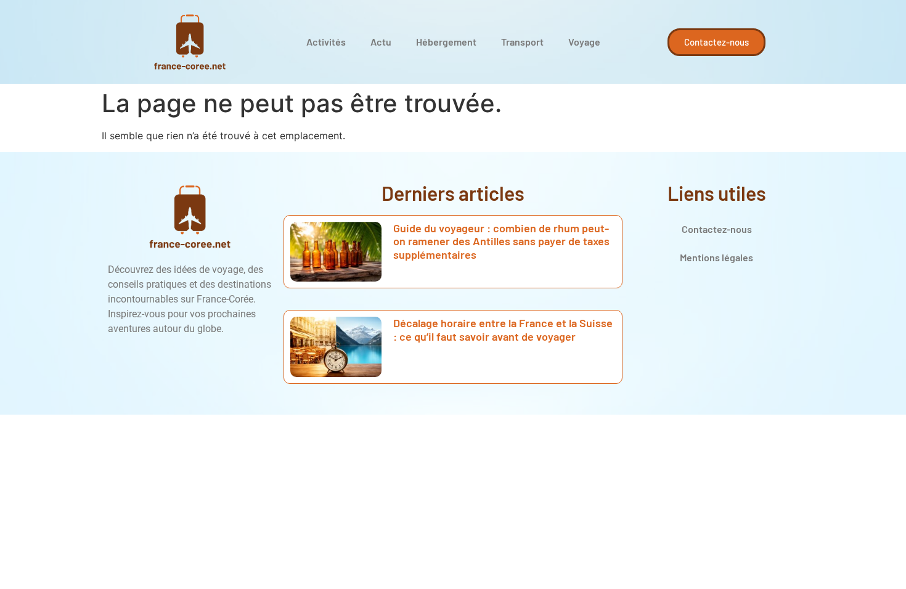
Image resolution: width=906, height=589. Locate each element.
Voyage (584, 41)
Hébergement (446, 41)
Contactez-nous (717, 229)
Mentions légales (716, 257)
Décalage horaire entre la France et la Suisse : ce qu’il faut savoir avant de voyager (503, 329)
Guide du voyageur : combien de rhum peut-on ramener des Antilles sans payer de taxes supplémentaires (501, 241)
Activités (326, 41)
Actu (380, 41)
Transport (522, 41)
